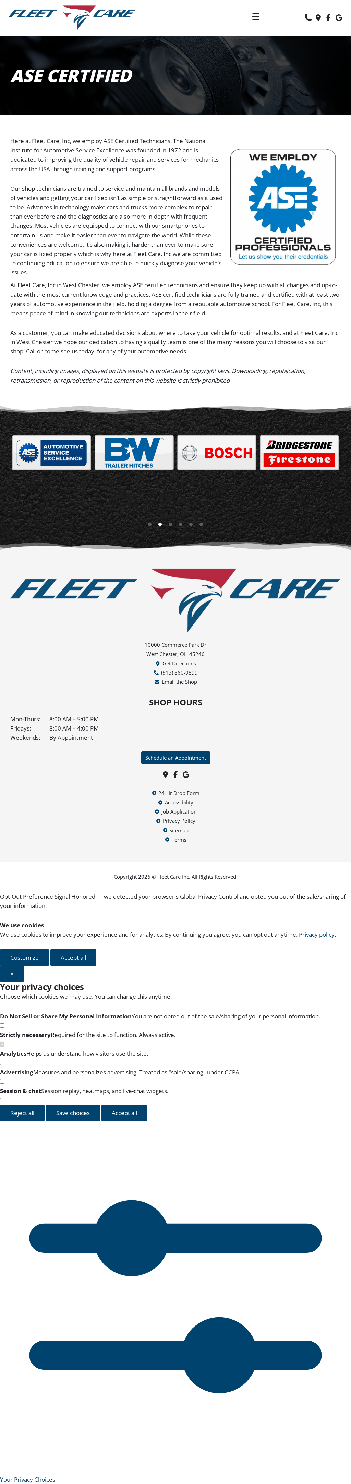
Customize (24, 957)
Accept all (73, 957)
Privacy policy (317, 934)
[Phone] (308, 17)
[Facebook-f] (328, 17)
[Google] (339, 17)
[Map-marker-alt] (318, 17)
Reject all (22, 1113)
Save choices (73, 1113)
